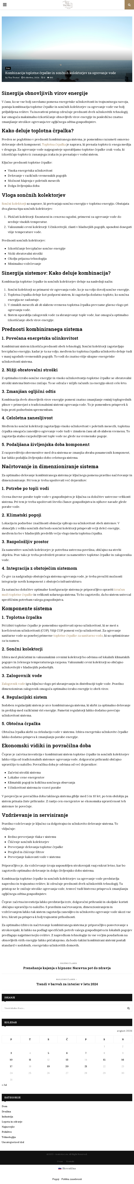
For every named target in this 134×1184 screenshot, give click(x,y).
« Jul (4, 1084)
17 (11, 1066)
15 (104, 1059)
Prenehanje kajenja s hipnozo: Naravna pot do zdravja (67, 968)
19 (48, 1066)
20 (67, 1066)
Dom (8, 68)
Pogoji (55, 1179)
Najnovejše (8, 1126)
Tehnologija (9, 1137)
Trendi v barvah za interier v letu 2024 (67, 984)
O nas (60, 1161)
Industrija (7, 1116)
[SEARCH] (128, 1008)
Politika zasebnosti (71, 1179)
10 (11, 1059)
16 (122, 1059)
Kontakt (70, 1161)
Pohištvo (7, 1131)
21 (86, 1066)
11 (30, 1059)
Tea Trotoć (14, 77)
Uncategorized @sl (13, 1142)
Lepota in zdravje (12, 1121)
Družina (6, 1111)
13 (67, 1059)
